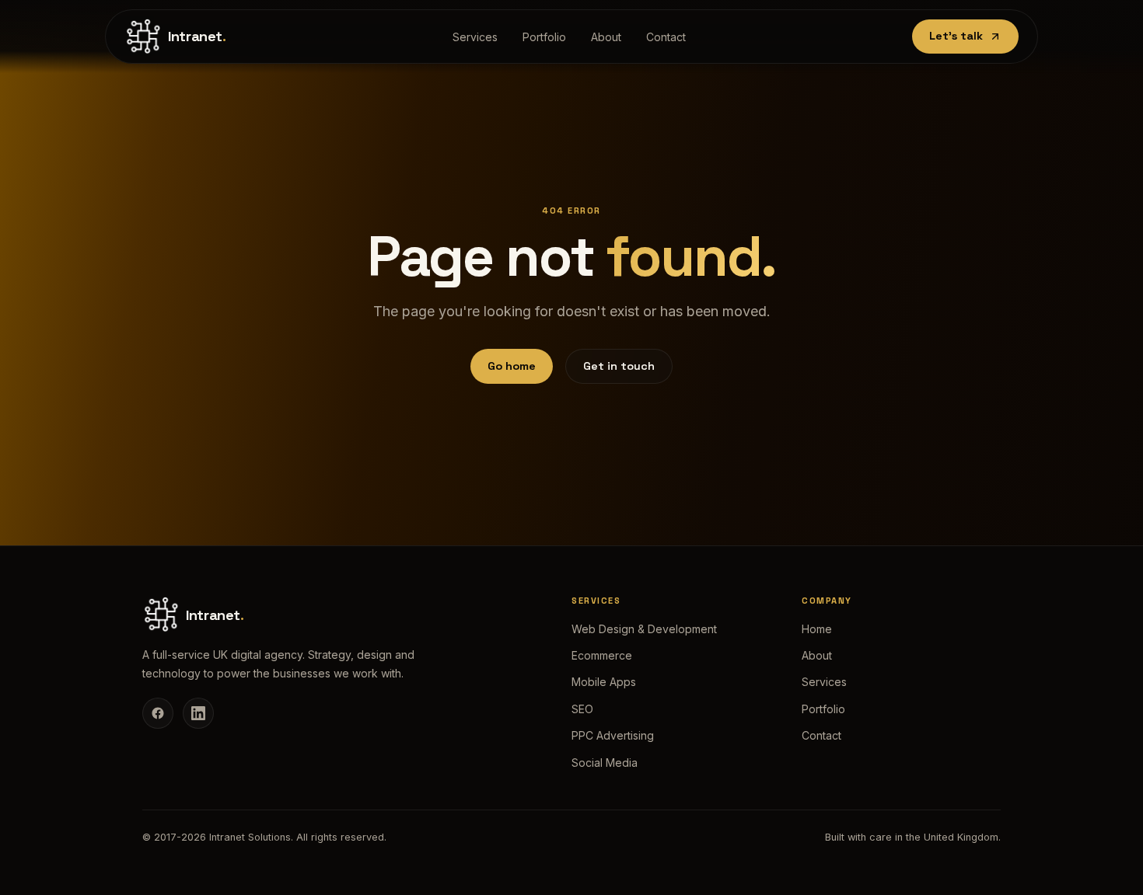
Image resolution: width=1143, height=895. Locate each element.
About (606, 37)
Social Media (605, 762)
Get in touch (619, 366)
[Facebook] (157, 713)
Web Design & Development (644, 629)
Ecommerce (602, 655)
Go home (512, 366)
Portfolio (544, 37)
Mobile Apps (604, 681)
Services (475, 37)
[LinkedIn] (198, 713)
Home (817, 629)
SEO (582, 709)
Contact (666, 37)
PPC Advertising (613, 735)
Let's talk (956, 36)
